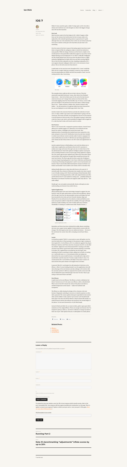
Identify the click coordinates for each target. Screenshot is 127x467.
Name (38, 372)
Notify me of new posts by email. (43, 396)
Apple (37, 33)
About (100, 10)
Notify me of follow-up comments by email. (45, 393)
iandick (37, 29)
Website (38, 384)
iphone (42, 35)
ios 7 (40, 35)
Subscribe (88, 10)
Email (38, 378)
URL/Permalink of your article (43, 412)
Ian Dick (28, 10)
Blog (94, 10)
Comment (39, 352)
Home (82, 10)
